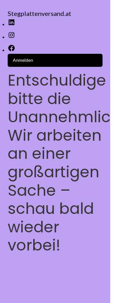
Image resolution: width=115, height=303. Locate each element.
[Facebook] (11, 50)
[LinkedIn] (11, 24)
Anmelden (23, 60)
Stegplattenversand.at (39, 13)
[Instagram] (11, 37)
